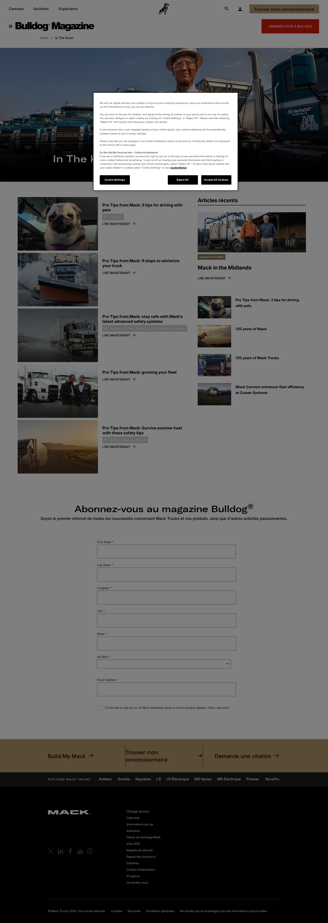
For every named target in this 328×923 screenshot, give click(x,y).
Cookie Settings (115, 179)
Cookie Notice (178, 167)
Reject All (183, 179)
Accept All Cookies (216, 179)
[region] (165, 141)
